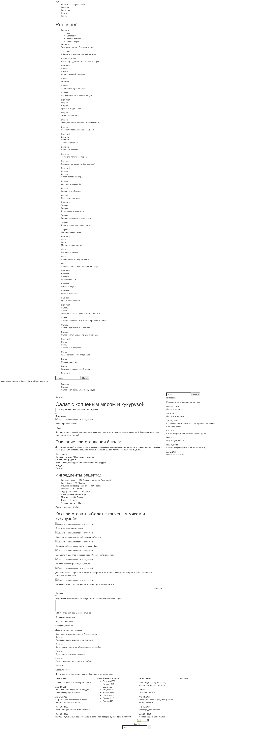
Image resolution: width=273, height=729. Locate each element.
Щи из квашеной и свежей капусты (77, 95)
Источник (158, 588)
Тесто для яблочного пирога (74, 156)
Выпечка (65, 136)
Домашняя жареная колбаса (68, 629)
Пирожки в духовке (175, 416)
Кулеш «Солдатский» (71, 108)
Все (68, 32)
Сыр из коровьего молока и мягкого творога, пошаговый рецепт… (72, 701)
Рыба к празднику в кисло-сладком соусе (80, 61)
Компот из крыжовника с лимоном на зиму (186, 447)
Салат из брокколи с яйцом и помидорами (186, 433)
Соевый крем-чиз (69, 361)
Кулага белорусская (70, 300)
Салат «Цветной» (174, 409)
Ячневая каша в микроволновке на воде (80, 266)
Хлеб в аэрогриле (69, 142)
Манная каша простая (71, 245)
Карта (64, 15)
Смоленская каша (69, 252)
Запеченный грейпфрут (72, 183)
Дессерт (65, 170)
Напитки (65, 273)
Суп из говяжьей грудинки (73, 74)
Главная (65, 7)
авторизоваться (105, 673)
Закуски (64, 205)
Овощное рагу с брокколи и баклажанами (80, 122)
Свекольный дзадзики (71, 347)
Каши (63, 239)
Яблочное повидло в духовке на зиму (78, 54)
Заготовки (71, 35)
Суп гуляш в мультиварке (73, 88)
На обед (59, 592)
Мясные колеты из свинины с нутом (183, 401)
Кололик (65, 81)
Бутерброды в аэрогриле (72, 210)
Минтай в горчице (147, 692)
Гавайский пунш (68, 286)
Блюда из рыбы (74, 41)
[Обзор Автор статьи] (61, 605)
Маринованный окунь (71, 232)
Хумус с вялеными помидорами (76, 225)
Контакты (65, 10)
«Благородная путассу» (150, 709)
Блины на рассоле (69, 149)
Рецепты (65, 29)
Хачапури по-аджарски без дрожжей (78, 163)
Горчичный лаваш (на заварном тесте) (73, 682)
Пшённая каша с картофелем (75, 259)
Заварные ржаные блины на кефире (78, 47)
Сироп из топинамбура (72, 176)
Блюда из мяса (74, 38)
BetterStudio (159, 716)
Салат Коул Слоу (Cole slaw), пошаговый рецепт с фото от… (153, 684)
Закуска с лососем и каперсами (76, 217)
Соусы (64, 341)
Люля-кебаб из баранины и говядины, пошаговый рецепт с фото (73, 691)
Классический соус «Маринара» (76, 354)
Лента (64, 12)
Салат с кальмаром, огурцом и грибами (79, 334)
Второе (64, 102)
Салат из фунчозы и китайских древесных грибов (84, 320)
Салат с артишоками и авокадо (75, 327)
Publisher (66, 24)
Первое (64, 68)
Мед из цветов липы (175, 440)
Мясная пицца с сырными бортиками (72, 709)
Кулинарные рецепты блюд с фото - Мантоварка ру (24, 381)
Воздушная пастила (70, 198)
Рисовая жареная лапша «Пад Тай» (78, 129)
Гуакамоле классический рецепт (76, 368)
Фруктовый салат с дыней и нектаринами (80, 313)
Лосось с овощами (64, 621)
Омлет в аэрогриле (70, 115)
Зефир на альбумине (71, 190)
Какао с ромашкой (69, 293)
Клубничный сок (68, 279)
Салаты (64, 307)
